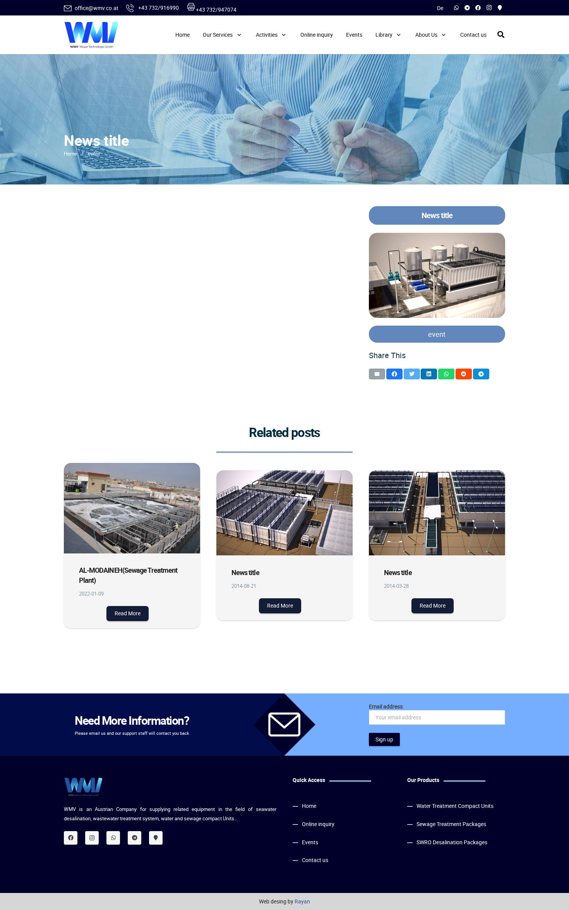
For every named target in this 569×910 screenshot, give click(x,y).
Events (310, 841)
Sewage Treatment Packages (451, 823)
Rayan (302, 901)
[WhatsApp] (456, 7)
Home (309, 805)
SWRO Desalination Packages (451, 841)
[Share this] (394, 374)
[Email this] (377, 374)
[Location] (156, 837)
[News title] (437, 275)
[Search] (501, 34)
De (440, 8)
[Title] (499, 7)
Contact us (315, 859)
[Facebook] (478, 7)
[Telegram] (467, 7)
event (437, 334)
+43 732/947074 (216, 9)
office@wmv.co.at (96, 8)
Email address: (386, 706)
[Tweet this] (412, 374)
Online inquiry (318, 823)
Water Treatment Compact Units (455, 805)
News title (245, 572)
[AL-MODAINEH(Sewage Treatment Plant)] (132, 508)
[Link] (91, 34)
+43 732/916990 (158, 7)
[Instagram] (488, 7)
